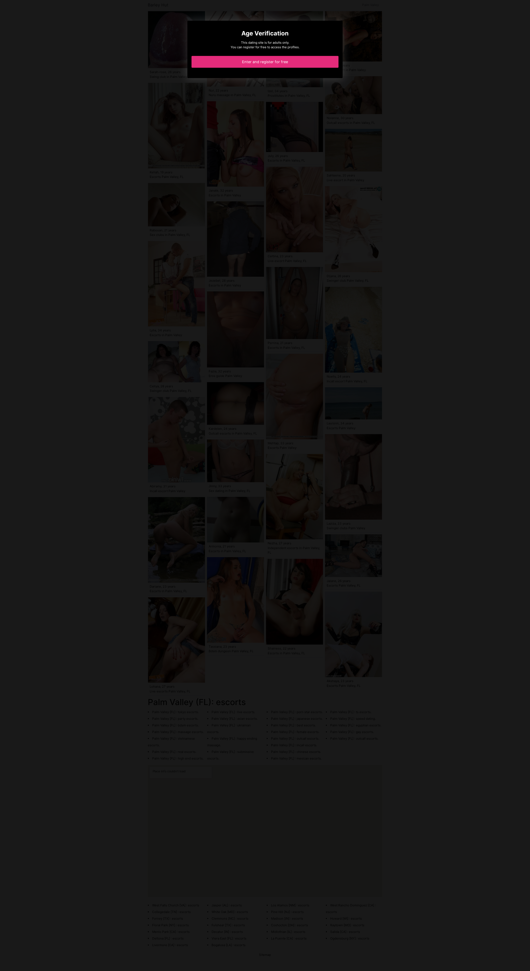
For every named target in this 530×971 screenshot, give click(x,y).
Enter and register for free (265, 62)
